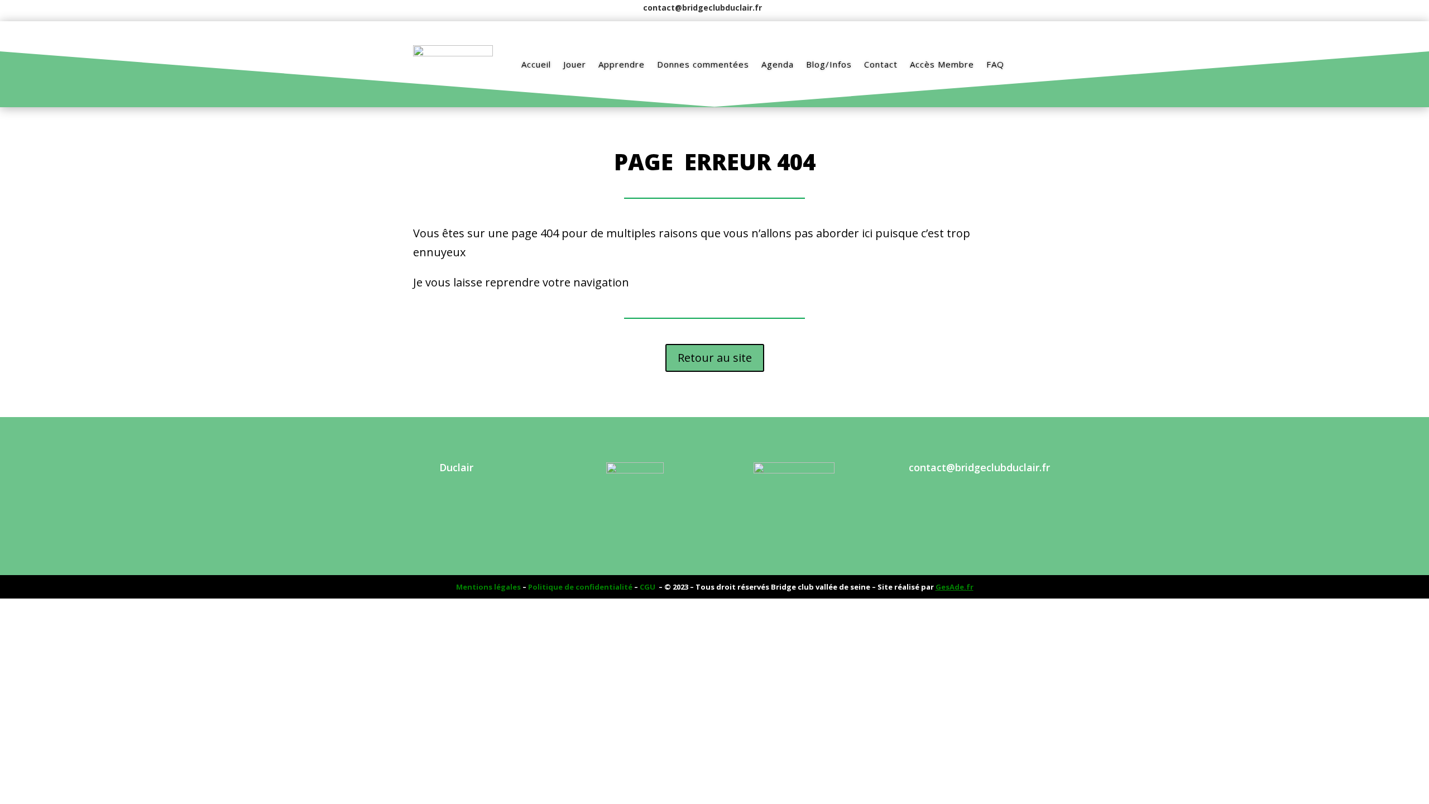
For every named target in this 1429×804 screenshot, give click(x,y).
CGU (647, 587)
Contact (881, 64)
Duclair (456, 467)
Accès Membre (942, 64)
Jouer (574, 64)
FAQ (995, 64)
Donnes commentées (703, 64)
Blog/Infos (829, 64)
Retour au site (715, 357)
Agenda (777, 64)
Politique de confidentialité (580, 587)
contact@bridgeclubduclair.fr (702, 7)
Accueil (536, 64)
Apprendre (621, 64)
